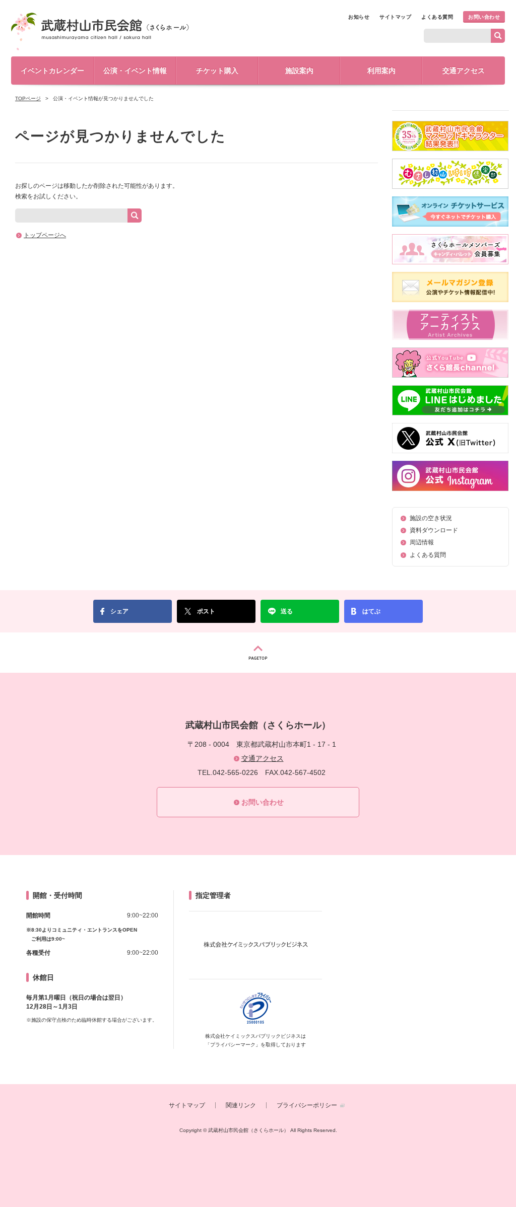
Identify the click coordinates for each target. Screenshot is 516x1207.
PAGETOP (258, 652)
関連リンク (241, 1105)
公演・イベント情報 (135, 70)
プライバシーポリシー (307, 1105)
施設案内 (299, 70)
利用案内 (381, 70)
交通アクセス (463, 70)
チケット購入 (217, 70)
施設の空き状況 (431, 518)
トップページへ (45, 235)
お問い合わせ (484, 17)
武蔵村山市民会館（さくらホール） (100, 31)
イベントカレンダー (52, 70)
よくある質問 (437, 17)
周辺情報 (422, 542)
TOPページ (28, 98)
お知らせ (358, 17)
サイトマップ (395, 17)
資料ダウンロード (434, 530)
